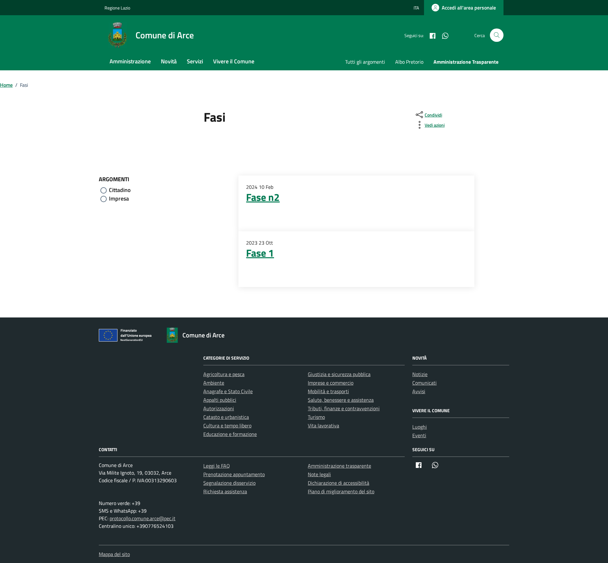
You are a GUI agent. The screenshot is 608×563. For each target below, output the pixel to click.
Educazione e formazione (230, 434)
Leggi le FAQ (216, 466)
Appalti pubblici (219, 400)
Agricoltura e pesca (223, 374)
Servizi (195, 61)
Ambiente (213, 383)
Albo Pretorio (409, 62)
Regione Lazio (117, 7)
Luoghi (419, 427)
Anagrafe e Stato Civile (228, 391)
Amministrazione (130, 61)
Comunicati (424, 383)
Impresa (119, 198)
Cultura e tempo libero (227, 425)
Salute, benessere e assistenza (341, 400)
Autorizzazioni (218, 408)
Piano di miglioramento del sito (341, 491)
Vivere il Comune (233, 61)
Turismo (316, 417)
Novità (169, 61)
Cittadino (120, 190)
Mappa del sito (114, 554)
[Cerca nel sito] (497, 35)
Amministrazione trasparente (339, 466)
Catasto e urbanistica (226, 417)
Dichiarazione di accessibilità (338, 483)
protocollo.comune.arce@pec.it (142, 518)
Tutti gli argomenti (365, 62)
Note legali (319, 474)
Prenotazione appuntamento (234, 474)
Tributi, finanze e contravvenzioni (344, 408)
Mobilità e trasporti (328, 391)
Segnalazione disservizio (229, 483)
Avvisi (418, 391)
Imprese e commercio (330, 383)
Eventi (419, 435)
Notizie (420, 374)
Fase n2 (263, 197)
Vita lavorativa (323, 425)
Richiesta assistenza (225, 491)
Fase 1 (260, 252)
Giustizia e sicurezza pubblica (339, 374)
